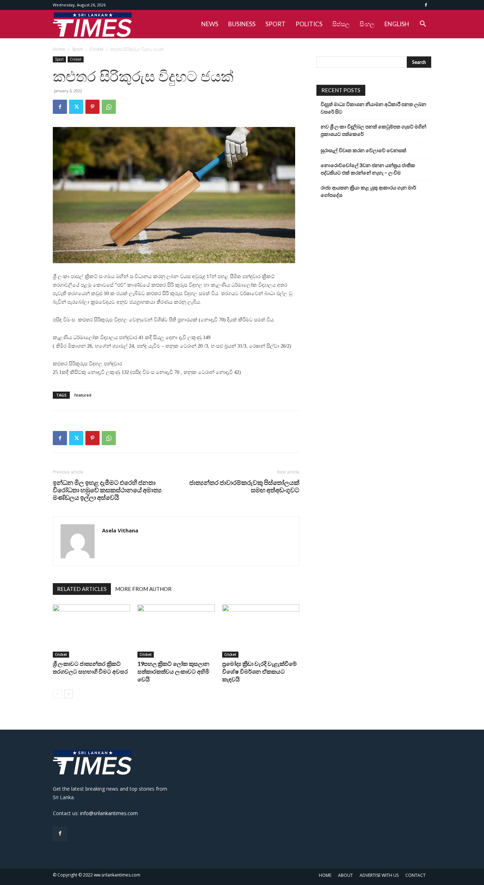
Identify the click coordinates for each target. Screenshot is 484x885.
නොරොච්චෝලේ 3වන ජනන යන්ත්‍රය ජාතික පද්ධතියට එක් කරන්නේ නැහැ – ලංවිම (368, 169)
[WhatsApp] (109, 107)
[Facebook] (426, 5)
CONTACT (415, 875)
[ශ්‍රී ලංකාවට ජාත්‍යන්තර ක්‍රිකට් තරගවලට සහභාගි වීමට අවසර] (91, 631)
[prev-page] (57, 694)
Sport (77, 49)
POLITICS (309, 24)
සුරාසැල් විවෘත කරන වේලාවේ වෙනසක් (363, 150)
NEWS (209, 24)
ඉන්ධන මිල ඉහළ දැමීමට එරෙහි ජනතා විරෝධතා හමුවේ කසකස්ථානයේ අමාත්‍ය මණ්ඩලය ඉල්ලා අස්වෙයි (107, 490)
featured (82, 395)
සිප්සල (341, 24)
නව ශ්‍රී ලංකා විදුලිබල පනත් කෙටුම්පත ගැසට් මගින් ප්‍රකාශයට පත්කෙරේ (373, 130)
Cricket (96, 49)
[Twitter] (76, 107)
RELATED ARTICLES (82, 589)
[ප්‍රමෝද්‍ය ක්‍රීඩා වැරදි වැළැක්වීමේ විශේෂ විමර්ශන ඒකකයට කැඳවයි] (260, 631)
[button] (422, 24)
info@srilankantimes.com (109, 813)
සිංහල (367, 24)
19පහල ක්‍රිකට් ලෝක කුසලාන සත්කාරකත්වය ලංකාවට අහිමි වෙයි (173, 671)
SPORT (275, 24)
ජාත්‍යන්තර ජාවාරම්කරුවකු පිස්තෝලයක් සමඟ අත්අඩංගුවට (244, 486)
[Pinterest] (92, 107)
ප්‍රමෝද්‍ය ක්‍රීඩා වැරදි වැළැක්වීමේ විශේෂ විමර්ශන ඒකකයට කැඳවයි (259, 671)
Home (59, 49)
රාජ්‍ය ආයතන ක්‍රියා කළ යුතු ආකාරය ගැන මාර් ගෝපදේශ (368, 191)
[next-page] (68, 694)
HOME (325, 875)
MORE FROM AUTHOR (143, 589)
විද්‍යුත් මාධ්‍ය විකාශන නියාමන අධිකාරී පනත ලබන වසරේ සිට (373, 108)
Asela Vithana (120, 530)
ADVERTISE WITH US (379, 875)
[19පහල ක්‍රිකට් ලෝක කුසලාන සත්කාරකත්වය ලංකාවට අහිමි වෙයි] (176, 631)
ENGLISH (396, 24)
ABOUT (345, 875)
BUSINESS (241, 24)
